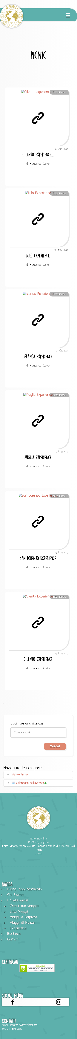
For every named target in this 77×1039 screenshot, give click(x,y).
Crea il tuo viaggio (24, 906)
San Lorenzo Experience (38, 558)
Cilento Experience (38, 659)
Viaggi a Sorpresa (23, 917)
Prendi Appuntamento (24, 889)
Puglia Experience (37, 457)
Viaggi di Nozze (22, 923)
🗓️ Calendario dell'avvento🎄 (29, 783)
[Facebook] (13, 1002)
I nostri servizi (17, 900)
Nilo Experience (38, 255)
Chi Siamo (15, 895)
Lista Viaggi (19, 912)
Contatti (13, 939)
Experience (59, 92)
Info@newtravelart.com (24, 1025)
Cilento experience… (38, 154)
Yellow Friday (20, 774)
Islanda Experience (38, 356)
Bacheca (14, 934)
